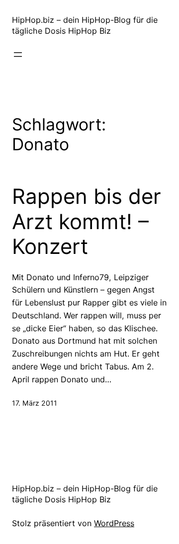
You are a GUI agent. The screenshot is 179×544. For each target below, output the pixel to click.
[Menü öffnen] (18, 54)
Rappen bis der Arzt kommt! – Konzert (86, 221)
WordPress (114, 523)
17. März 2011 (34, 403)
